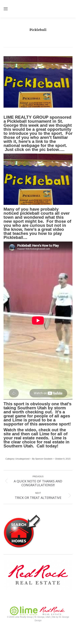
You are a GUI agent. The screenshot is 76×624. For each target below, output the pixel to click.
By (42, 459)
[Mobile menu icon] (6, 9)
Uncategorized (22, 459)
